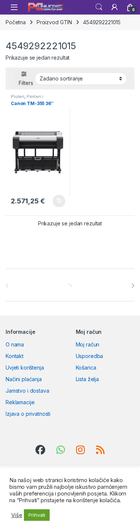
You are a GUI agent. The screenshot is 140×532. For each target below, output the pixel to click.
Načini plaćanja (24, 379)
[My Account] (115, 7)
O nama (15, 344)
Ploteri (17, 96)
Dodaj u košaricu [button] (55, 201)
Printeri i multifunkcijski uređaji (33, 99)
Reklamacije (20, 402)
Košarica (86, 367)
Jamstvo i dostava (27, 390)
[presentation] (132, 285)
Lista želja (87, 379)
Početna (16, 22)
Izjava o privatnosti (28, 414)
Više (16, 515)
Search (99, 7)
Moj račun (88, 344)
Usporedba (89, 356)
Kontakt (15, 356)
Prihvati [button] (36, 515)
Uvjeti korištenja (25, 367)
